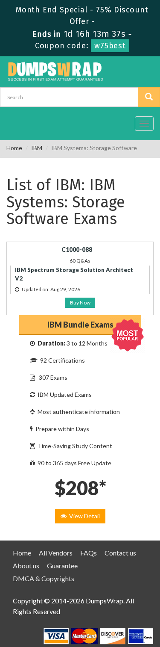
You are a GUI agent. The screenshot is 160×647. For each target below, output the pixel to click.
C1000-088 (76, 249)
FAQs (88, 553)
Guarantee (62, 565)
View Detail (83, 516)
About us (26, 565)
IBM (36, 147)
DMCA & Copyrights (43, 578)
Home (14, 147)
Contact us (120, 553)
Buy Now (80, 302)
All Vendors (56, 553)
